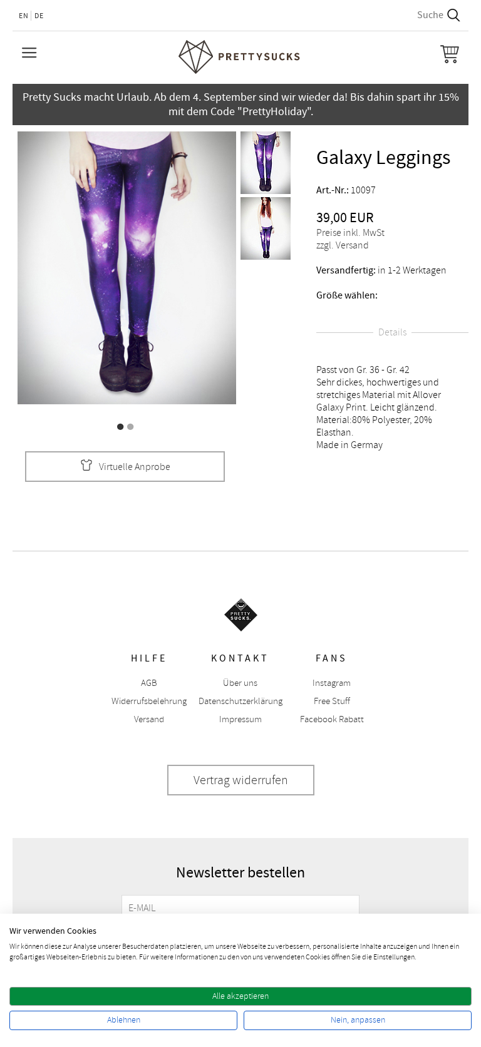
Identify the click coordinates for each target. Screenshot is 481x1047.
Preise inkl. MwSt (350, 233)
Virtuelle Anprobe (134, 467)
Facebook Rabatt (332, 719)
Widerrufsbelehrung (149, 701)
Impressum (240, 719)
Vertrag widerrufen (241, 780)
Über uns (240, 683)
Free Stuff (332, 701)
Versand (149, 719)
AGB (149, 683)
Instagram (332, 683)
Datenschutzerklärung (240, 701)
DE (39, 16)
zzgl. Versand (342, 245)
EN (24, 16)
